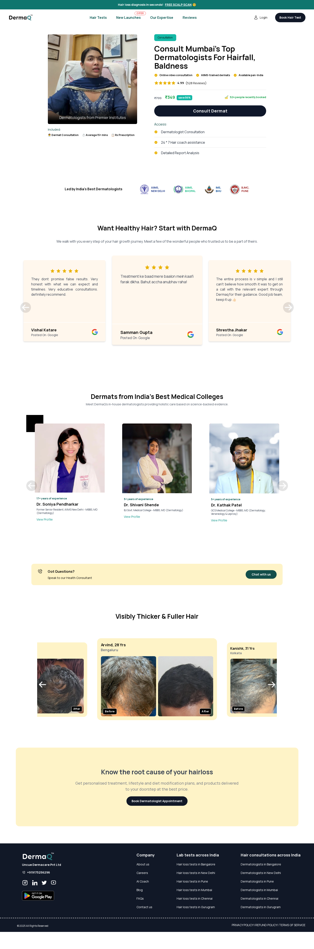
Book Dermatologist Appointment (157, 801)
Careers (142, 873)
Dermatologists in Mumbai (259, 890)
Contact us (144, 907)
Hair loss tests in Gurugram (196, 907)
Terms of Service (292, 925)
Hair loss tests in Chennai (195, 898)
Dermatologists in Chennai (259, 898)
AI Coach (142, 881)
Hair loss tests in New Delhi (196, 873)
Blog (139, 890)
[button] (25, 307)
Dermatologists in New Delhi (261, 873)
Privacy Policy (242, 925)
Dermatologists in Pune (257, 881)
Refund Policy (266, 925)
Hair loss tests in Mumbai (194, 890)
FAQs (140, 898)
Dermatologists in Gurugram (261, 907)
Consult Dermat (210, 111)
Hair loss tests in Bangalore (196, 864)
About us (142, 864)
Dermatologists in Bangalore (261, 864)
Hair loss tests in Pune (192, 881)
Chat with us (261, 574)
